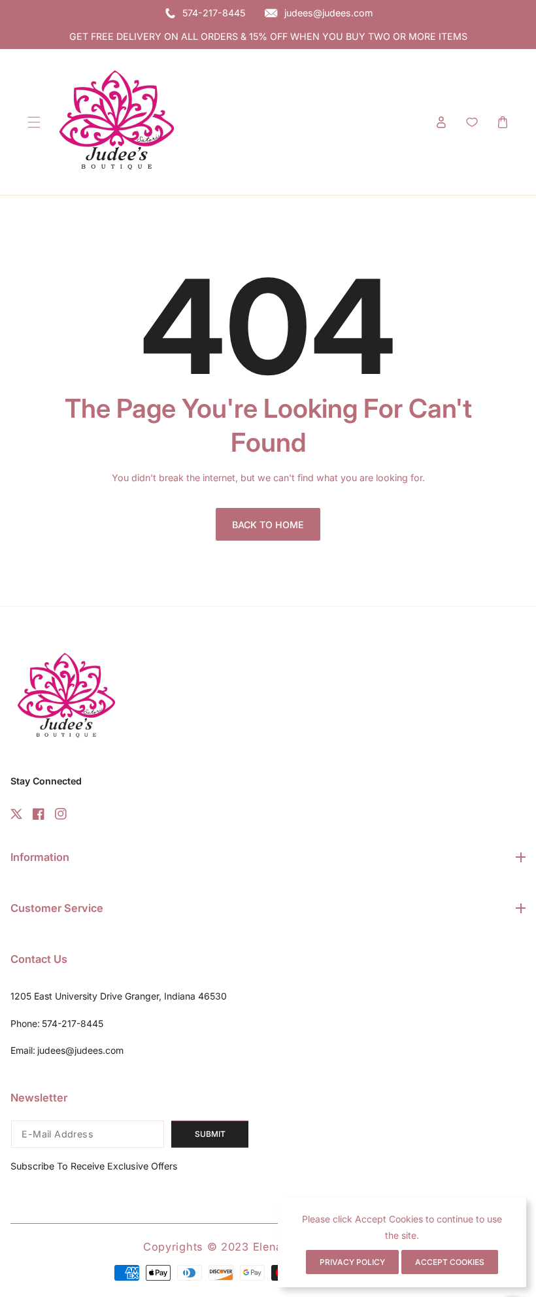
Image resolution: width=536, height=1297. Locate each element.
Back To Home (268, 524)
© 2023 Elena (246, 1246)
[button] (33, 121)
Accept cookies (449, 1262)
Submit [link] (210, 1134)
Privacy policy (352, 1262)
